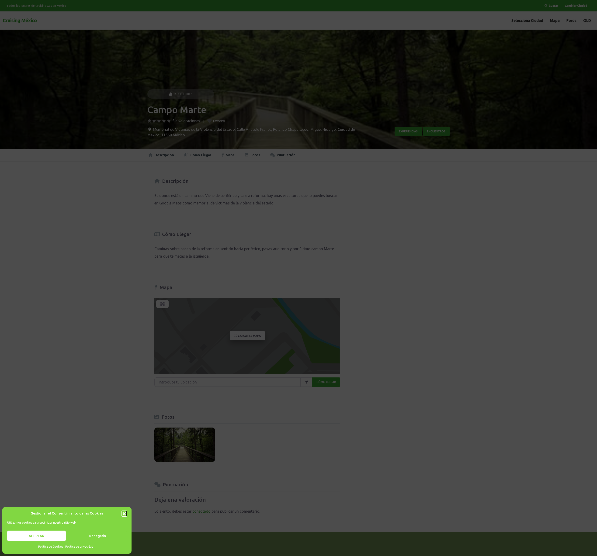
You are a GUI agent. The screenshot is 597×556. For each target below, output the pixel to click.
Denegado (97, 536)
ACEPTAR (36, 536)
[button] (124, 513)
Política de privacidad (79, 546)
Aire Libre (183, 94)
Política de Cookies (50, 546)
